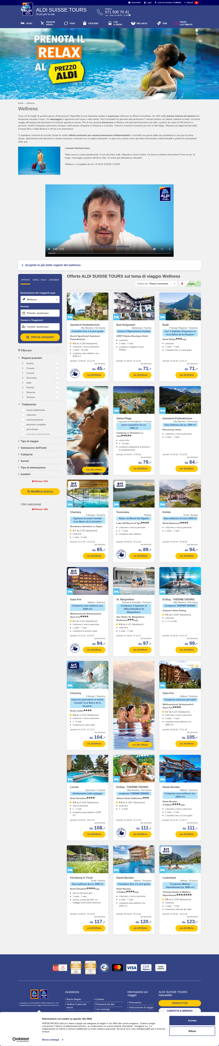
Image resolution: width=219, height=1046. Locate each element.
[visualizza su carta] (99, 298)
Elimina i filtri (41, 481)
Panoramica (135, 1002)
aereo (50, 23)
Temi (164, 23)
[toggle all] (57, 363)
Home (20, 103)
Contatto (99, 999)
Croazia (30, 368)
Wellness (142, 23)
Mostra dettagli (50, 1039)
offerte (25, 280)
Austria (30, 363)
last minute (186, 23)
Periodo (25, 306)
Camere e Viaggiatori (32, 320)
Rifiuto (192, 1031)
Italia (28, 382)
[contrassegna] (104, 298)
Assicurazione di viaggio (141, 1007)
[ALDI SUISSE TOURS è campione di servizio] (76, 967)
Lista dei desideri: (169, 2)
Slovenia (30, 392)
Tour (72, 23)
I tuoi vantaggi (102, 1009)
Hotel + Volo (39, 280)
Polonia (30, 387)
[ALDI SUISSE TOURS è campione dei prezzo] (90, 967)
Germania (31, 378)
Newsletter (136, 2)
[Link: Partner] (35, 994)
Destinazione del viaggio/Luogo (38, 292)
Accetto (192, 1020)
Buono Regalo (74, 999)
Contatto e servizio (180, 1011)
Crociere (93, 23)
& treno (118, 23)
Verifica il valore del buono (76, 1006)
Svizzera (30, 397)
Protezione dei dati (104, 1004)
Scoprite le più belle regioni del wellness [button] (53, 265)
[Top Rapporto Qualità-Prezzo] (60, 968)
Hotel (29, 23)
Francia (30, 373)
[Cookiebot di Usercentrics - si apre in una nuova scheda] (21, 1039)
